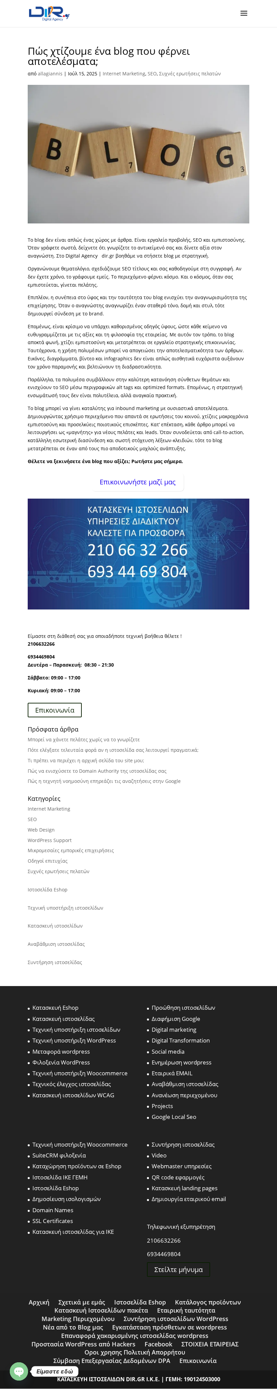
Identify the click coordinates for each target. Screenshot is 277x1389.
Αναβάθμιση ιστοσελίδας (56, 944)
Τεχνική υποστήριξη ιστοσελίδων (65, 908)
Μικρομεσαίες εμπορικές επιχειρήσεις (71, 850)
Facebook (158, 1344)
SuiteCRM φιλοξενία (59, 1155)
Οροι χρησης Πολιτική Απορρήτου (134, 1352)
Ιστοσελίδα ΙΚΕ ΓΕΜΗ (60, 1177)
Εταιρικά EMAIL (172, 1073)
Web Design (41, 830)
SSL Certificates (52, 1221)
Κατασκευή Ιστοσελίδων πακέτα (101, 1310)
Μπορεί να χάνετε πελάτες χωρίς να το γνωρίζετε (84, 739)
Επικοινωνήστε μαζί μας (138, 481)
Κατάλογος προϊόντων (208, 1302)
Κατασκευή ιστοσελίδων (55, 926)
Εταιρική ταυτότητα (186, 1310)
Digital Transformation (181, 1040)
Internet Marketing (124, 73)
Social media (168, 1051)
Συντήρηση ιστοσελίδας (55, 962)
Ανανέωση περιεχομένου (184, 1095)
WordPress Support (50, 840)
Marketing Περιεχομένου (78, 1319)
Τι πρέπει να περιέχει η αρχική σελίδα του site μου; (86, 760)
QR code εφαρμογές (178, 1177)
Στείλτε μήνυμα (178, 1269)
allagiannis (50, 73)
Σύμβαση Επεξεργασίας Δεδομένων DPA (111, 1361)
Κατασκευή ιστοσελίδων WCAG (73, 1095)
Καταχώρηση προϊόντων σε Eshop (76, 1166)
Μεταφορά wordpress (61, 1051)
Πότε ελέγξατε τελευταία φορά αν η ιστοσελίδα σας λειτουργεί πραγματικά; (113, 750)
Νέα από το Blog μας (73, 1327)
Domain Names (52, 1210)
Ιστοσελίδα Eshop (48, 889)
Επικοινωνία (54, 710)
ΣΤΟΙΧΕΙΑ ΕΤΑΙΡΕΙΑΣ (209, 1344)
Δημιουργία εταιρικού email (189, 1199)
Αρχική (39, 1302)
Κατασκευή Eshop (55, 1007)
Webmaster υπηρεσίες (181, 1166)
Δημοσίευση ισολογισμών (66, 1199)
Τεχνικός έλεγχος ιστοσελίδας (71, 1084)
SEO (152, 73)
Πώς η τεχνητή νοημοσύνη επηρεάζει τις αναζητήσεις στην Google (104, 781)
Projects (162, 1106)
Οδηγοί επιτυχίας (48, 861)
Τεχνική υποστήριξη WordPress (74, 1040)
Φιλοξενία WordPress (61, 1062)
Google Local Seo (174, 1117)
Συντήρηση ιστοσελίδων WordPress (176, 1319)
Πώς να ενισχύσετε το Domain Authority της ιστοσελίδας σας (97, 771)
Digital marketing (174, 1029)
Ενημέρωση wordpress (181, 1062)
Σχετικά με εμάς (81, 1302)
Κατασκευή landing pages (185, 1188)
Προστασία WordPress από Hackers (83, 1344)
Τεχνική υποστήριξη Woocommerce (80, 1073)
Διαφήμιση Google (176, 1019)
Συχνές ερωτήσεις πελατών (190, 73)
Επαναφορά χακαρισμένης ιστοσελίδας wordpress (134, 1336)
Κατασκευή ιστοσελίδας (63, 1019)
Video (159, 1155)
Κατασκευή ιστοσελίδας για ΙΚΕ (73, 1232)
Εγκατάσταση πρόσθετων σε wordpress (169, 1327)
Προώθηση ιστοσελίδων (183, 1007)
